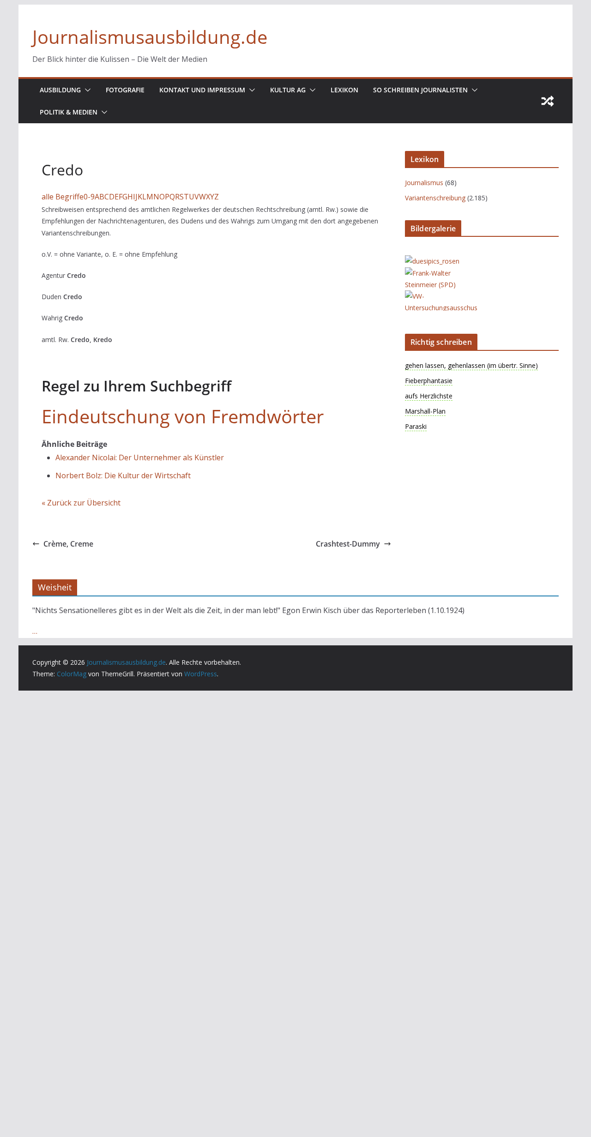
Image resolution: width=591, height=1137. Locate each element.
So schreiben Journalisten (420, 89)
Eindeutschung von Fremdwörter (183, 416)
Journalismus (424, 182)
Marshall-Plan (425, 411)
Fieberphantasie (428, 380)
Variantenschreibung (435, 197)
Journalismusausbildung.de (149, 36)
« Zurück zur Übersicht (81, 503)
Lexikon (344, 89)
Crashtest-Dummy (348, 544)
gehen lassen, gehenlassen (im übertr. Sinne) (471, 365)
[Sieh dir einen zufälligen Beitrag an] (548, 101)
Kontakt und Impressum (202, 89)
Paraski (416, 426)
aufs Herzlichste (428, 395)
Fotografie (125, 89)
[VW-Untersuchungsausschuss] (442, 296)
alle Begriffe (63, 197)
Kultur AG (288, 89)
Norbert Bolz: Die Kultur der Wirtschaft (123, 475)
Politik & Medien (68, 112)
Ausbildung (60, 89)
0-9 (89, 197)
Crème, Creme (68, 544)
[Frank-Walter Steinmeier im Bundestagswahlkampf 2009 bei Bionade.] (442, 273)
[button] (86, 90)
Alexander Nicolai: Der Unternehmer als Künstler (139, 457)
